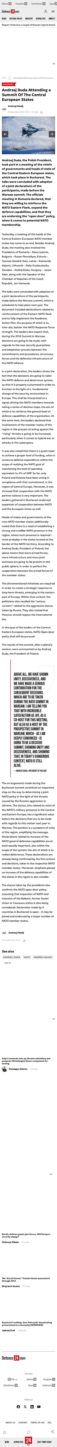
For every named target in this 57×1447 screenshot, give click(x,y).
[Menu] (53, 11)
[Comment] (28, 1432)
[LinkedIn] (32, 1407)
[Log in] (46, 11)
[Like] (4, 1432)
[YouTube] (39, 1407)
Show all (7, 963)
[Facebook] (18, 1407)
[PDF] (24, 940)
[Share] (52, 1431)
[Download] (41, 112)
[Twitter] (25, 1407)
